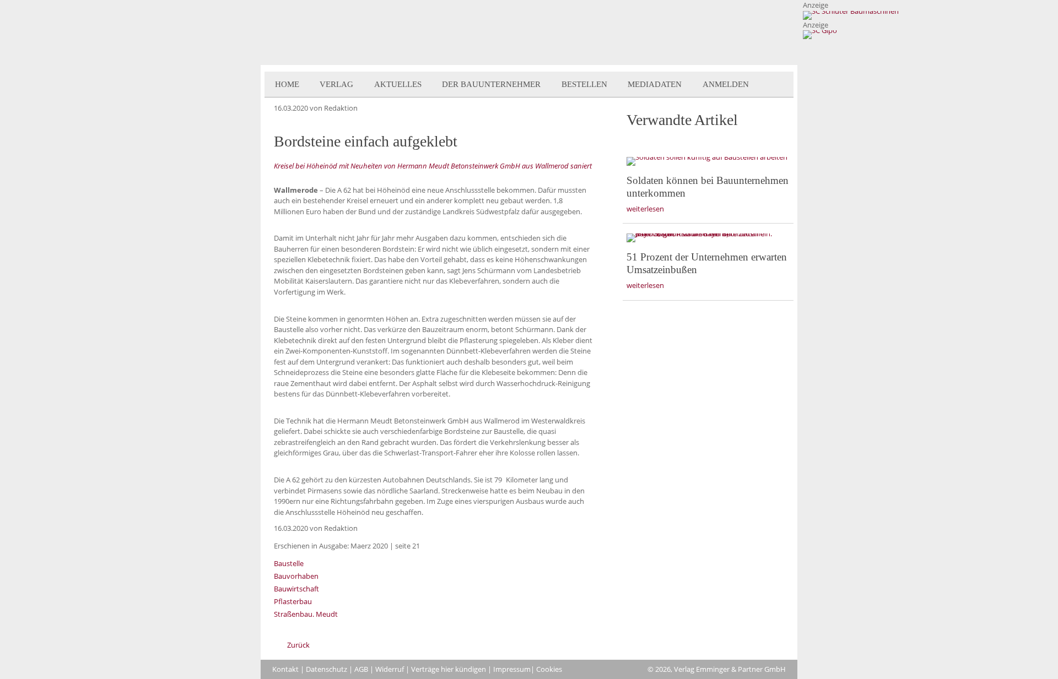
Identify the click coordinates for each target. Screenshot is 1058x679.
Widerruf (389, 669)
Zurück (298, 645)
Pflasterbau (293, 601)
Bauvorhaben (296, 576)
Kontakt (285, 669)
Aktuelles (398, 84)
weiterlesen (645, 209)
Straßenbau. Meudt (306, 614)
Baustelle (289, 563)
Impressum (512, 669)
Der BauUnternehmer (491, 84)
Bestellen (584, 84)
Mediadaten (655, 84)
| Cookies (546, 669)
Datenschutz (326, 669)
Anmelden (726, 84)
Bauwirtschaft (296, 589)
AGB (361, 669)
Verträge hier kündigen (448, 669)
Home (287, 84)
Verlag (336, 84)
